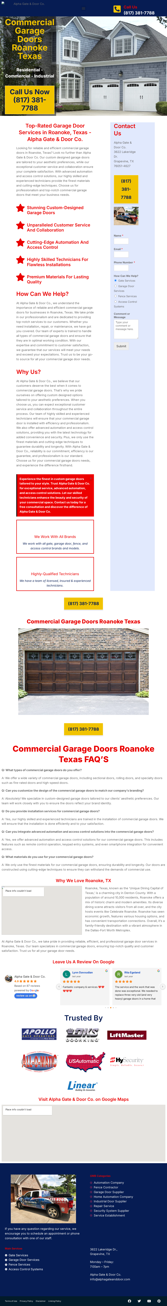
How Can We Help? (126, 276)
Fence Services (127, 296)
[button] (83, 8)
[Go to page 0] (105, 1007)
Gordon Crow (80, 972)
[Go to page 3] (113, 1007)
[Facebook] (129, 1301)
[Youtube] (149, 1301)
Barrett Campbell (135, 972)
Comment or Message (122, 315)
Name (118, 235)
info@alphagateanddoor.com (110, 1279)
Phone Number (124, 262)
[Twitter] (139, 1301)
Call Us (130, 7)
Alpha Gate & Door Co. (30, 976)
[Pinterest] (159, 1301)
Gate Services (126, 280)
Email (118, 249)
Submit (121, 346)
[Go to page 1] (108, 1007)
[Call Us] (117, 9)
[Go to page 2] (111, 1007)
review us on (24, 995)
